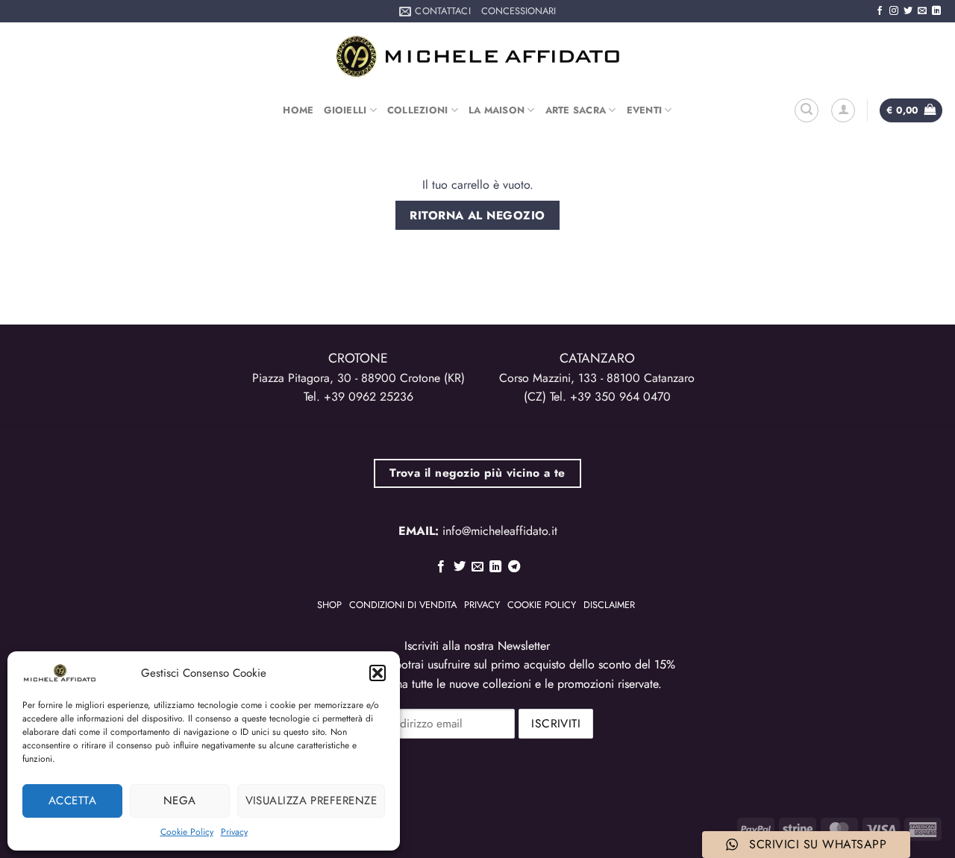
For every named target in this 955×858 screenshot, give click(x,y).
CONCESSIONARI (518, 11)
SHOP (329, 605)
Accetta (72, 800)
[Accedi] (843, 110)
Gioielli (345, 110)
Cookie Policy (186, 832)
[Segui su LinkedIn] (936, 11)
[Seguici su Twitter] (908, 11)
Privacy (234, 832)
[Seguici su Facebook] (879, 11)
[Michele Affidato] (477, 56)
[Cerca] (806, 110)
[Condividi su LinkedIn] (495, 567)
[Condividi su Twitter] (459, 567)
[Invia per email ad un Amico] (477, 567)
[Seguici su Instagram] (893, 11)
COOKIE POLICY (541, 605)
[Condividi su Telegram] (514, 567)
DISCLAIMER (609, 605)
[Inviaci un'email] (922, 11)
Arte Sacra (576, 110)
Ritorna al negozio (477, 215)
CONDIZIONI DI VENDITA (403, 605)
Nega (179, 800)
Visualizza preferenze (311, 800)
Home (298, 110)
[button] (377, 673)
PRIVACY (482, 605)
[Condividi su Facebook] (441, 567)
